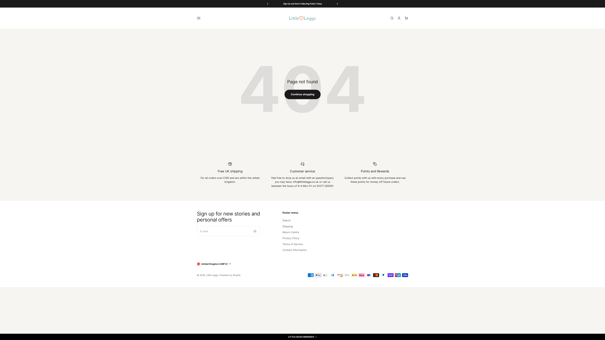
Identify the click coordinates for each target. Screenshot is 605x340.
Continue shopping (302, 94)
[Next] (337, 3)
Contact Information (294, 250)
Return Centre (290, 232)
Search (286, 220)
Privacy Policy (290, 238)
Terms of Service (292, 244)
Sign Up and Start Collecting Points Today (302, 4)
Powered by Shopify (230, 275)
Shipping (287, 226)
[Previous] (267, 3)
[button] (302, 337)
